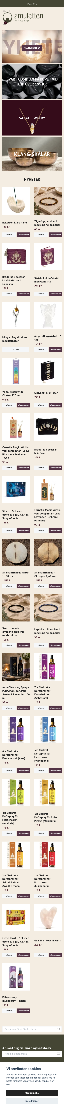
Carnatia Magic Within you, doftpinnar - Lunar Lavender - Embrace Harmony (47, 520)
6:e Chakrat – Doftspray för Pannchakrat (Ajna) (13, 759)
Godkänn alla (32, 1093)
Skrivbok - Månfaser (46, 397)
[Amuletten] (32, 19)
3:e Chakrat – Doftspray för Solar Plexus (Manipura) (45, 822)
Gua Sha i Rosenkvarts (47, 945)
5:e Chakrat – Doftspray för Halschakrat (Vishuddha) (42, 760)
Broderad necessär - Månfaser (46, 456)
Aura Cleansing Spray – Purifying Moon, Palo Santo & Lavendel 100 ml (16, 697)
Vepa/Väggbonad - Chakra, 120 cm (13, 398)
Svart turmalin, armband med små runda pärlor (13, 636)
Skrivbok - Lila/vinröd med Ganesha (46, 284)
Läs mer (9, 239)
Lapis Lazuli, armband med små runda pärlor (47, 635)
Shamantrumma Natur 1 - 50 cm (15, 579)
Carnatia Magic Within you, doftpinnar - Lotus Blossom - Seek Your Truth (15, 457)
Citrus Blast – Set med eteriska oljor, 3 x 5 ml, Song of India (15, 946)
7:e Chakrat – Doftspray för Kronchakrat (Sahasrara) (42, 697)
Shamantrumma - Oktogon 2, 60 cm (44, 579)
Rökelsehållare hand (14, 227)
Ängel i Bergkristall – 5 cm (48, 342)
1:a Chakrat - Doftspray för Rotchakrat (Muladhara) (42, 885)
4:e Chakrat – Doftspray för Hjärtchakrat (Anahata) (10, 823)
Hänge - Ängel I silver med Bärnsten (14, 343)
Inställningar (32, 1101)
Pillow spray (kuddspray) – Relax (14, 1003)
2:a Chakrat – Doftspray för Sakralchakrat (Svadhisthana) (11, 885)
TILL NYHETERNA (32, 52)
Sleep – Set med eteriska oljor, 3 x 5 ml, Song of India (15, 519)
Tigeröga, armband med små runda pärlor (47, 227)
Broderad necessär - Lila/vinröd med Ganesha (14, 285)
